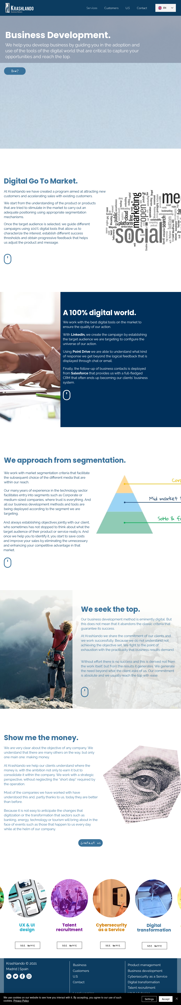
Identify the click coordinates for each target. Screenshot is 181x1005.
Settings (149, 999)
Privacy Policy (21, 1000)
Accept (166, 999)
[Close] (177, 999)
